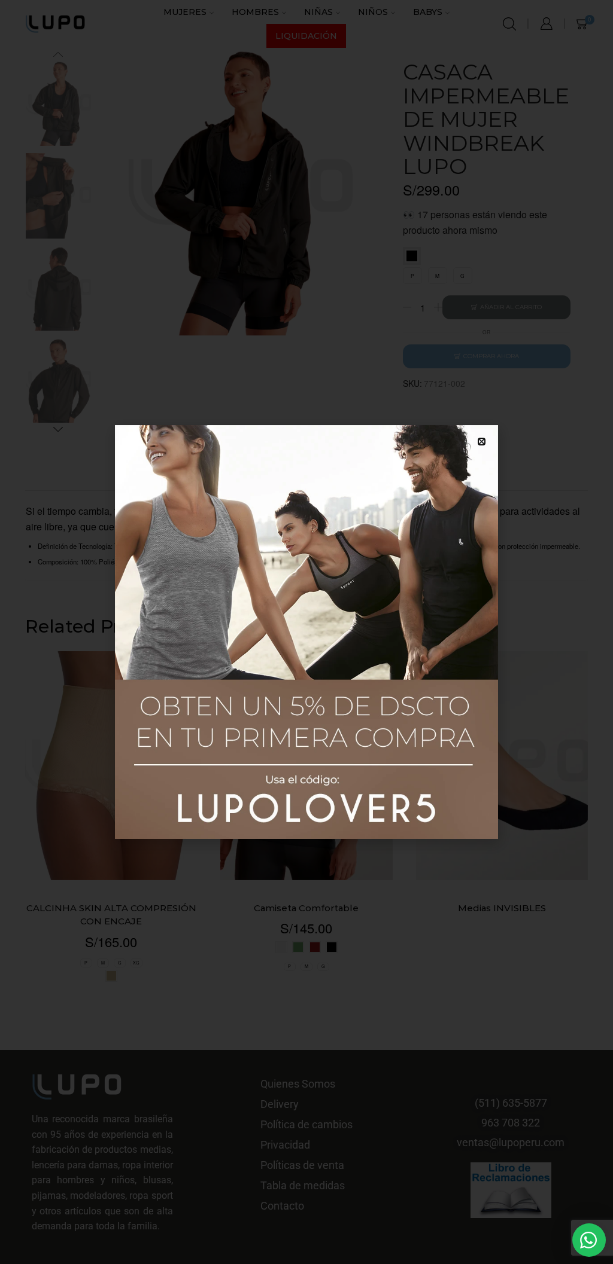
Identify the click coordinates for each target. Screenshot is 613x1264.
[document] (306, 632)
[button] (481, 441)
